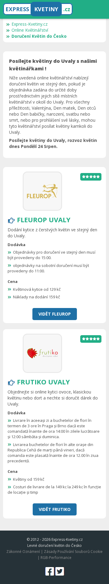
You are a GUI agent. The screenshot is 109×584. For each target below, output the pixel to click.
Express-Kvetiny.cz (30, 24)
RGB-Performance (56, 557)
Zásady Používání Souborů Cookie (73, 551)
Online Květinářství (30, 30)
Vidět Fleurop (54, 314)
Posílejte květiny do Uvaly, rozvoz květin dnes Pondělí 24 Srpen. (53, 143)
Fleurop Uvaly (44, 219)
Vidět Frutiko (55, 509)
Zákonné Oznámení (23, 551)
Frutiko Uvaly (43, 381)
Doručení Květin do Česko (39, 36)
